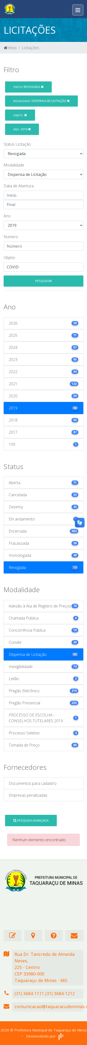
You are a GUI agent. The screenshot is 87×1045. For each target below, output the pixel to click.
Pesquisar (43, 281)
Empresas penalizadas (28, 795)
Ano (7, 216)
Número (11, 236)
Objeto (9, 257)
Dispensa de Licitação (40, 101)
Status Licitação (17, 144)
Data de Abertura (19, 186)
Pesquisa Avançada (32, 820)
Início (12, 47)
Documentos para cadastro (33, 783)
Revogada (27, 87)
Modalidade (14, 165)
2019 (20, 129)
